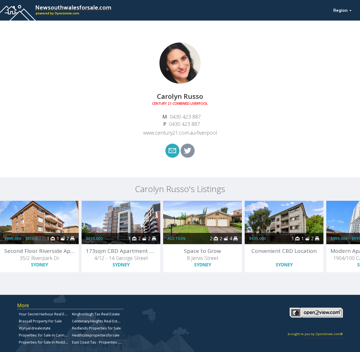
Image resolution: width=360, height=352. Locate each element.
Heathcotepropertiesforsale (96, 335)
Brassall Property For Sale (40, 321)
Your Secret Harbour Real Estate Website (53, 314)
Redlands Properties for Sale (96, 328)
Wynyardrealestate (35, 328)
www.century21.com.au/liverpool (180, 132)
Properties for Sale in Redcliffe (45, 342)
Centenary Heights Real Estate (97, 321)
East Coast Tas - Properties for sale (101, 342)
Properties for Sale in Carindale (45, 335)
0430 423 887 (185, 116)
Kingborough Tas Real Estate (96, 314)
